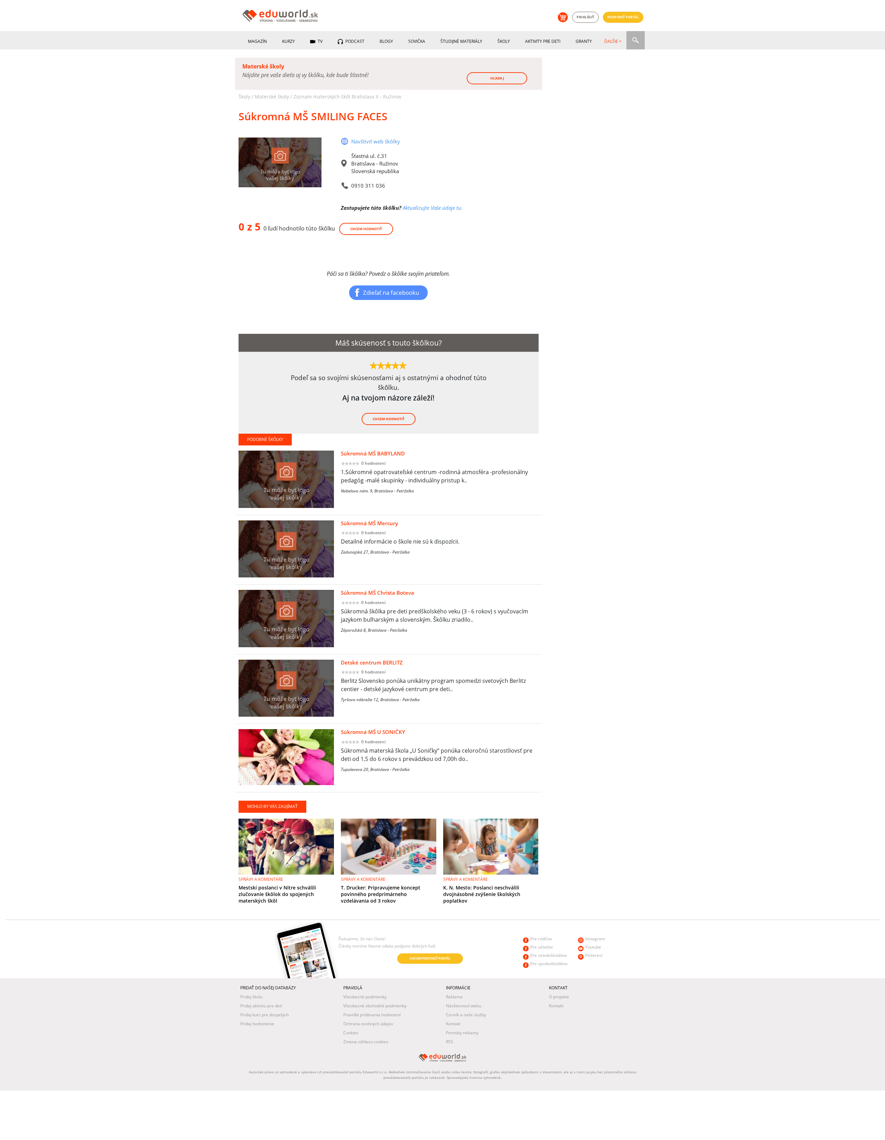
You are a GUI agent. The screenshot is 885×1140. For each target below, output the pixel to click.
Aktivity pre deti (542, 41)
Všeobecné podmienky (364, 997)
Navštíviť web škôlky (375, 141)
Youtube (593, 947)
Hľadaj (497, 78)
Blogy (386, 41)
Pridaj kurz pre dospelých (264, 1015)
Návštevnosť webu (463, 1006)
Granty (584, 41)
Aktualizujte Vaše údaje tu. (433, 207)
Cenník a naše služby (466, 1015)
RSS (449, 1042)
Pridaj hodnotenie (257, 1024)
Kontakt (453, 1024)
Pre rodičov (541, 939)
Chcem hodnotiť (366, 228)
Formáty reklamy (462, 1033)
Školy (503, 41)
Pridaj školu (251, 997)
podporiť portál (623, 17)
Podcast (354, 41)
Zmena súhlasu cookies (365, 1042)
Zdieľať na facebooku (391, 292)
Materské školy (272, 96)
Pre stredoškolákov (548, 955)
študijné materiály (461, 41)
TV (320, 41)
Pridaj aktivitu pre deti (261, 1006)
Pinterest (594, 955)
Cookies (350, 1033)
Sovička (416, 41)
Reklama (454, 997)
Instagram (595, 939)
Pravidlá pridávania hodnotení (372, 1015)
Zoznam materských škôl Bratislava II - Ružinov (347, 96)
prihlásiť (585, 17)
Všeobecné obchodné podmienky (375, 1006)
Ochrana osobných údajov (368, 1024)
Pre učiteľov (541, 947)
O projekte (559, 997)
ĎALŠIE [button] (611, 41)
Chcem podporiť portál (430, 958)
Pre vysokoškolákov (549, 964)
